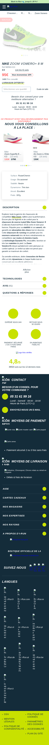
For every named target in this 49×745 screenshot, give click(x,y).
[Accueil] (3, 13)
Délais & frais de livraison (19, 477)
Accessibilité (35, 729)
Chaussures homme (12, 13)
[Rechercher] (30, 7)
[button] (13, 317)
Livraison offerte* (13, 83)
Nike (30, 13)
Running (23, 13)
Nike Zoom (16, 217)
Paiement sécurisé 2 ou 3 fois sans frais (26, 450)
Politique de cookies (35, 715)
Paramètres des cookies (35, 722)
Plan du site (35, 733)
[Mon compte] (39, 7)
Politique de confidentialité (14, 727)
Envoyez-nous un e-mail (25, 410)
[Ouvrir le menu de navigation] (4, 7)
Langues (9, 581)
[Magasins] (35, 7)
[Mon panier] (44, 7)
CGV (6, 714)
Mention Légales (9, 720)
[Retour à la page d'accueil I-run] (13, 7)
